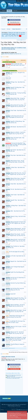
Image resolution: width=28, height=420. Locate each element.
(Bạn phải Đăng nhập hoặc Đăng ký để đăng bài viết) (18, 352)
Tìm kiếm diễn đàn (4, 12)
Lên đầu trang (14, 408)
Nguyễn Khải (8, 341)
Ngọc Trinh (7, 95)
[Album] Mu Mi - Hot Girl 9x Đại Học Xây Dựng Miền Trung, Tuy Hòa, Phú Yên (15, 241)
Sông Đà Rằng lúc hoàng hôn (17, 344)
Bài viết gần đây (12, 12)
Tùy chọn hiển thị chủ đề (14, 350)
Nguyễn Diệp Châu (9, 345)
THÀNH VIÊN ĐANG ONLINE (8, 356)
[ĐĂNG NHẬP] (12, 415)
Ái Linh (7, 66)
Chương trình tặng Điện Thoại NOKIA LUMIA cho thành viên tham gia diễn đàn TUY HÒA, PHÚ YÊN (16, 144)
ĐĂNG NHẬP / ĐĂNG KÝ (21, 1)
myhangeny (8, 295)
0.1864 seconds (7, 409)
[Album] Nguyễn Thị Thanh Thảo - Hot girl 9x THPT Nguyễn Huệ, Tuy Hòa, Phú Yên (16, 223)
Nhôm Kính (8, 78)
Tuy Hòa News (8, 269)
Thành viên (15, 10)
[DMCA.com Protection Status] (6, 398)
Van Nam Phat (8, 79)
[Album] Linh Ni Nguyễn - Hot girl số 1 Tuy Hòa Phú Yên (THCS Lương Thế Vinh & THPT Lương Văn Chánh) (16, 339)
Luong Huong (8, 274)
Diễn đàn (9, 10)
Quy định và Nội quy (20, 407)
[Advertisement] (14, 386)
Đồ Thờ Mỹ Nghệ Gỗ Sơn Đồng (16, 251)
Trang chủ (3, 10)
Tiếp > (7, 56)
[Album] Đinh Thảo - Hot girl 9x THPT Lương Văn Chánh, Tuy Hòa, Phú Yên (15, 100)
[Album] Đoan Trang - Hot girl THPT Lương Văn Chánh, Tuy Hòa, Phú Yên (15, 162)
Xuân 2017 (13, 294)
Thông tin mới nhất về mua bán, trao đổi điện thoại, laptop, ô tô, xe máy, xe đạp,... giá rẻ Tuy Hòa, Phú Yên (13, 34)
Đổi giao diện (12, 407)
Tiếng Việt (3, 407)
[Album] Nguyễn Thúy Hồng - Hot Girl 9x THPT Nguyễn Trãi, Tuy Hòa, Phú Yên (16, 299)
